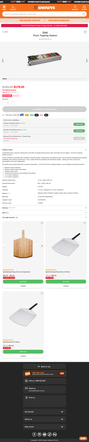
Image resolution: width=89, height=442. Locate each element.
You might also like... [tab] (10, 217)
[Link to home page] (44, 7)
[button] (6, 59)
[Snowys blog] (55, 434)
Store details (14, 125)
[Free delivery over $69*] (21, 20)
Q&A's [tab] (5, 213)
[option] (23, 241)
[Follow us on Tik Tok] (50, 434)
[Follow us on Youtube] (44, 434)
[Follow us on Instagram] (39, 434)
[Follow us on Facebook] (34, 434)
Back (6, 32)
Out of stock (7, 95)
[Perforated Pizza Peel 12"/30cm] (66, 241)
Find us (44, 397)
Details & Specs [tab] (7, 150)
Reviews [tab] (5, 208)
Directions (6, 125)
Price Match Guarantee (9, 90)
